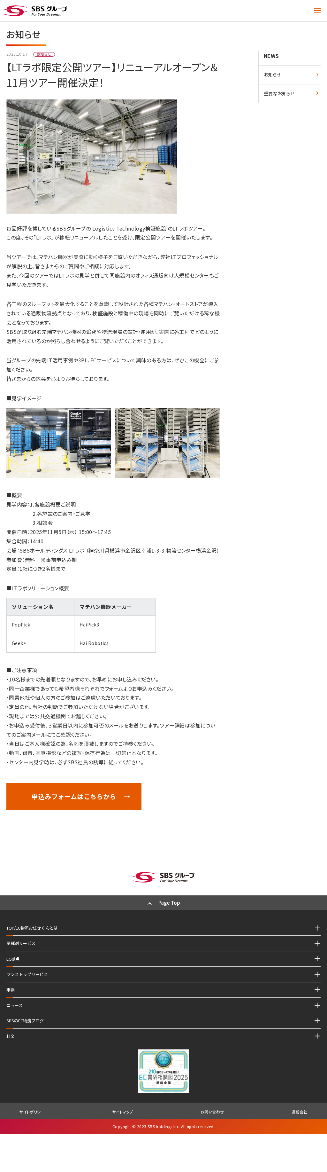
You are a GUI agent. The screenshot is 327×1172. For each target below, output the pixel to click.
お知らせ (272, 74)
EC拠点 (12, 959)
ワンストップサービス (27, 974)
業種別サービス (20, 943)
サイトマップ (122, 1111)
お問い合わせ (212, 1111)
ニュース (14, 1005)
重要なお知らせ (279, 93)
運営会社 (300, 1111)
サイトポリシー (32, 1111)
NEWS (271, 55)
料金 (10, 1036)
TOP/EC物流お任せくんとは (32, 928)
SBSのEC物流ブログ (25, 1021)
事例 (10, 990)
